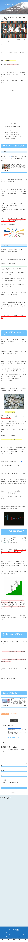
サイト (2, 775)
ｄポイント (10, 128)
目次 (12, 123)
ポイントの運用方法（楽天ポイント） (14, 134)
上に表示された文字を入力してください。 (11, 782)
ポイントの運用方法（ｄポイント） (14, 132)
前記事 (10, 156)
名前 (2, 765)
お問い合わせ (20, 936)
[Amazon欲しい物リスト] (18, 737)
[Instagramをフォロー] (13, 737)
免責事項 (7, 936)
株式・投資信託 (14, 713)
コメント (4, 751)
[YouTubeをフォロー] (14, 737)
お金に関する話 (5, 713)
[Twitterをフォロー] (11, 737)
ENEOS (20, 461)
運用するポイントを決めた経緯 (13, 126)
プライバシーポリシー (20, 934)
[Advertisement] (14, 105)
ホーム (7, 932)
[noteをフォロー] (16, 737)
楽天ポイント (10, 130)
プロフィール (7, 934)
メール (2, 770)
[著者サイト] (9, 737)
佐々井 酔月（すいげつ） (14, 728)
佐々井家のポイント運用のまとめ (13, 136)
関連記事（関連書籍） (11, 138)
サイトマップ (20, 932)
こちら (18, 439)
